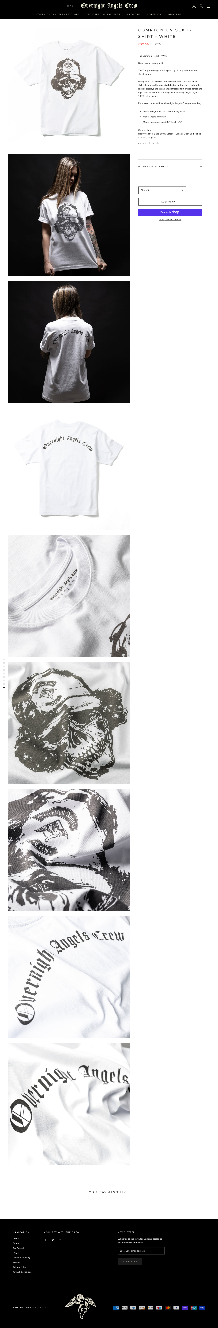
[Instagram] (60, 1240)
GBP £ (70, 6)
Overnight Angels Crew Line (58, 14)
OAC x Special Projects (103, 14)
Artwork (133, 14)
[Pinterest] (157, 143)
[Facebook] (149, 143)
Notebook (154, 14)
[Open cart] (208, 6)
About (16, 1238)
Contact (17, 1243)
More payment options (170, 219)
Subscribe (129, 1261)
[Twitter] (153, 143)
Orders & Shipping (21, 1257)
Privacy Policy (19, 1267)
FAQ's (16, 1253)
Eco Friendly (19, 1248)
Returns (16, 1262)
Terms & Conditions (22, 1272)
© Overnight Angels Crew (30, 1308)
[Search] (201, 5)
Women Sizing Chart (153, 166)
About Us (174, 14)
